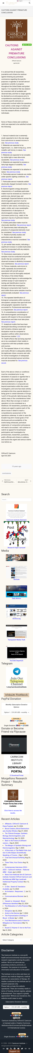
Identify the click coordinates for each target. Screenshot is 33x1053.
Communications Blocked (14, 896)
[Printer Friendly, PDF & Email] (27, 44)
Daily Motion (16, 598)
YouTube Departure (16, 661)
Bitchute (16, 579)
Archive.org (17, 619)
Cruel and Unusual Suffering (15, 858)
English (20, 1)
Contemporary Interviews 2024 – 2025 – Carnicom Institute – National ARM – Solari (16, 869)
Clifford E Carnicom (24, 1021)
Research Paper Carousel (16, 548)
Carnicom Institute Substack (17, 520)
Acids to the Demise (12, 913)
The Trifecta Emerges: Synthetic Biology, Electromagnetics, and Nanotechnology (15, 835)
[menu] (3, 3)
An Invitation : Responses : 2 (15, 891)
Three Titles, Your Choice (14, 862)
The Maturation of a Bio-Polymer (16, 906)
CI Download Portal (16, 775)
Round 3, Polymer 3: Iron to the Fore (18, 928)
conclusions (6, 473)
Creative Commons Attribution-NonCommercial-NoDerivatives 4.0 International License (16, 1025)
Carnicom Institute (18, 1043)
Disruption (8, 911)
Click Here (8, 811)
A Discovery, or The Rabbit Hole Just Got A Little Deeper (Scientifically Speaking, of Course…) (17, 852)
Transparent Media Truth (16, 640)
